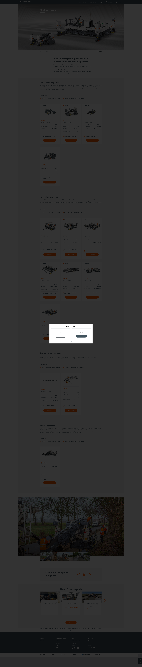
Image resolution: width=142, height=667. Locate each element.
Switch (81, 336)
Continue (61, 336)
